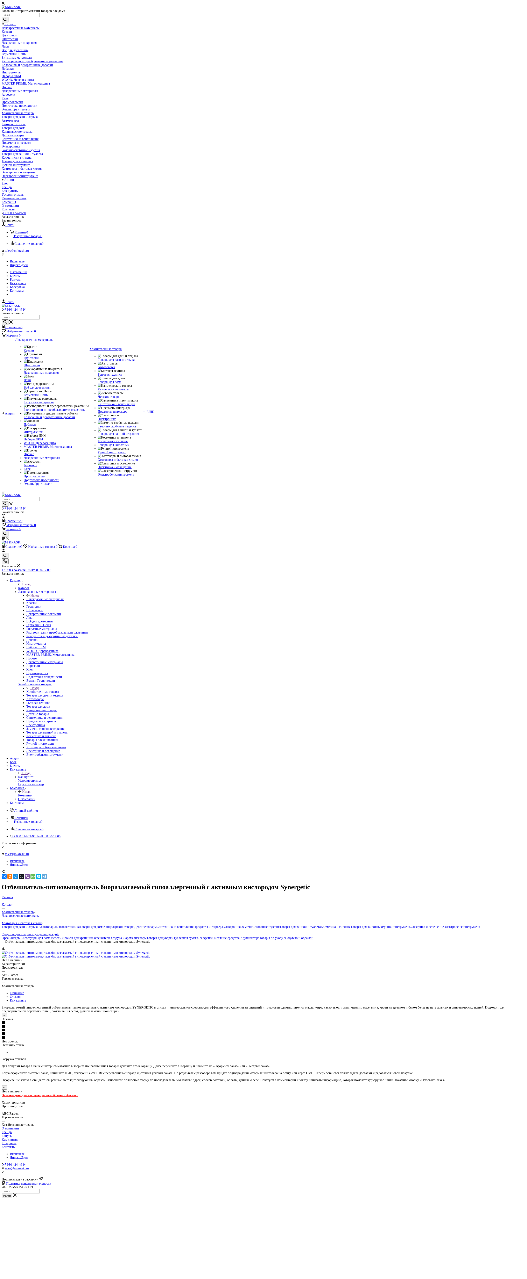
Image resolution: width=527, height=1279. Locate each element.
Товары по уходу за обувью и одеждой (286, 938)
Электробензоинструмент (462, 926)
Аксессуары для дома (35, 938)
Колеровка (9, 1143)
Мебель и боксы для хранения (71, 938)
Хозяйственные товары (42, 691)
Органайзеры (11, 938)
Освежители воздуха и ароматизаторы (120, 938)
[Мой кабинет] (3, 516)
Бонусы (7, 1135)
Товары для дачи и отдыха (20, 926)
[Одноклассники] (9, 876)
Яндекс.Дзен (19, 265)
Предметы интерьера (208, 926)
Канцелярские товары (118, 926)
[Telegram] (44, 876)
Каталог (23, 588)
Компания (25, 795)
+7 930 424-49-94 (14, 213)
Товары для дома (91, 926)
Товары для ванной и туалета (300, 926)
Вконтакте (17, 261)
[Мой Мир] (15, 876)
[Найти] (5, 19)
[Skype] (38, 876)
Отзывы (15, 996)
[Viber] (27, 876)
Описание (17, 993)
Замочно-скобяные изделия (260, 926)
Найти (7, 1195)
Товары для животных (366, 926)
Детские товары (145, 926)
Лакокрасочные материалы (45, 599)
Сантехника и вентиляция (175, 926)
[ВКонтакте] (4, 876)
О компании (10, 1128)
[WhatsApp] (32, 876)
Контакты (8, 1147)
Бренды (7, 1132)
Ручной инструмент (396, 926)
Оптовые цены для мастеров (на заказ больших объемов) (40, 1095)
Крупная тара (249, 938)
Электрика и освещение (427, 926)
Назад (26, 584)
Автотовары (47, 926)
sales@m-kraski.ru (17, 250)
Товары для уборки (160, 938)
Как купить (26, 777)
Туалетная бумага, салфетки (193, 938)
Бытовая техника (68, 926)
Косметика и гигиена (336, 926)
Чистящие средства (226, 938)
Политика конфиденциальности (28, 1183)
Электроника (232, 926)
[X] (21, 876)
